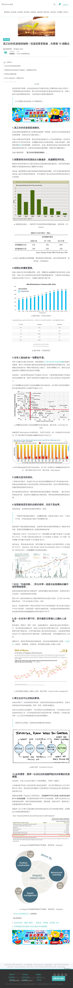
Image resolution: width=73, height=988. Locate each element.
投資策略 (20, 12)
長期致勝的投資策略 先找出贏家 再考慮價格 (30, 926)
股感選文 (12, 54)
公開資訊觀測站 (48, 964)
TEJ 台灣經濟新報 (28, 964)
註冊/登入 (65, 4)
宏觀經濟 (40, 12)
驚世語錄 (46, 12)
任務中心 (66, 12)
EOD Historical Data (38, 964)
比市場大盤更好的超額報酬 (53, 362)
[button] (37, 120)
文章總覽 (59, 12)
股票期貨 (7, 12)
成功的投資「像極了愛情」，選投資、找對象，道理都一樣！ (37, 923)
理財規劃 (26, 12)
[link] (41, 115)
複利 (20, 145)
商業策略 (33, 12)
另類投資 (53, 12)
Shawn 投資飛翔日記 (21, 914)
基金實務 (13, 12)
